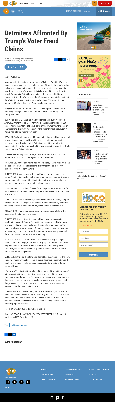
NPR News (96, 102)
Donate (105, 3)
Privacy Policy (69, 374)
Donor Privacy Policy (72, 379)
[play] (6, 11)
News (94, 124)
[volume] (13, 11)
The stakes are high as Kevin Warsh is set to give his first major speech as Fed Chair (100, 159)
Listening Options (47, 374)
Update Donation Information (99, 369)
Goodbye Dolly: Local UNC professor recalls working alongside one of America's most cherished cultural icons (100, 134)
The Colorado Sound (96, 379)
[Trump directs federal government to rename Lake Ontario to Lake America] (84, 105)
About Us (44, 369)
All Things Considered (20, 325)
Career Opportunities (48, 379)
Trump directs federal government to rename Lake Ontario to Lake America (100, 110)
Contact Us (92, 374)
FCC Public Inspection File (73, 369)
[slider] (16, 11)
